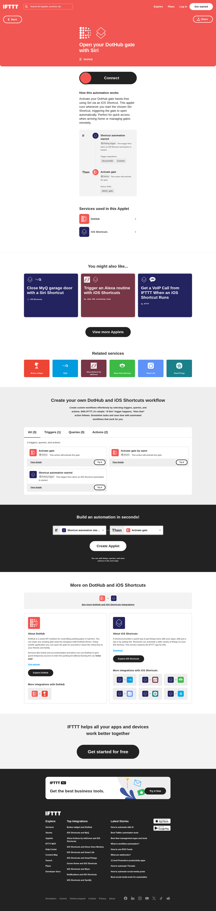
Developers (51, 898)
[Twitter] (154, 899)
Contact (92, 898)
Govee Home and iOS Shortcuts (82, 863)
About (112, 898)
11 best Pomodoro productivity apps (128, 860)
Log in (183, 6)
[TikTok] (161, 899)
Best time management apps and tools (129, 838)
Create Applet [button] (108, 546)
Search (49, 860)
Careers (63, 898)
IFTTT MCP (51, 844)
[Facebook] (125, 899)
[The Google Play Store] (162, 829)
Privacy (102, 898)
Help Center (51, 849)
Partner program (78, 898)
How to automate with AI (122, 827)
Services (50, 827)
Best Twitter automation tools (124, 833)
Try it (99, 462)
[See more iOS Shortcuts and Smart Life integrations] (124, 694)
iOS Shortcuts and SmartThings (82, 858)
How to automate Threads (123, 866)
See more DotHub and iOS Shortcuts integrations (108, 604)
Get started (201, 6)
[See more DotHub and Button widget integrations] (40, 694)
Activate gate (108, 172)
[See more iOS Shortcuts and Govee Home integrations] (176, 694)
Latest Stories (120, 821)
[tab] (32, 432)
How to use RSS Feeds (121, 849)
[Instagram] (140, 899)
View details (36, 462)
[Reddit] (168, 899)
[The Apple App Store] (162, 821)
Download (118, 650)
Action (44, 455)
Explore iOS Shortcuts (128, 659)
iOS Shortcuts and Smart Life (80, 852)
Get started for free (108, 751)
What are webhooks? (121, 855)
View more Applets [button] (108, 332)
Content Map (52, 855)
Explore (158, 6)
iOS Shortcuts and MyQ (78, 833)
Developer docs (53, 871)
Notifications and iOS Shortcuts (82, 874)
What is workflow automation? (125, 844)
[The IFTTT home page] (10, 6)
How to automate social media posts (128, 871)
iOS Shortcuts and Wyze (78, 869)
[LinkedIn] (132, 899)
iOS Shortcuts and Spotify (79, 880)
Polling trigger (48, 477)
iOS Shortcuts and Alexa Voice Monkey (85, 847)
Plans (171, 6)
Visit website (34, 664)
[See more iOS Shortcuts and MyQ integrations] (124, 680)
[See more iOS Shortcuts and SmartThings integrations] (150, 694)
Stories (49, 833)
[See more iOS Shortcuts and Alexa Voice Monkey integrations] (176, 680)
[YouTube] (147, 899)
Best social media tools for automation (129, 877)
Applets (49, 838)
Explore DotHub (40, 673)
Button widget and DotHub (79, 827)
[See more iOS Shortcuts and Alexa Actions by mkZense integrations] (150, 680)
